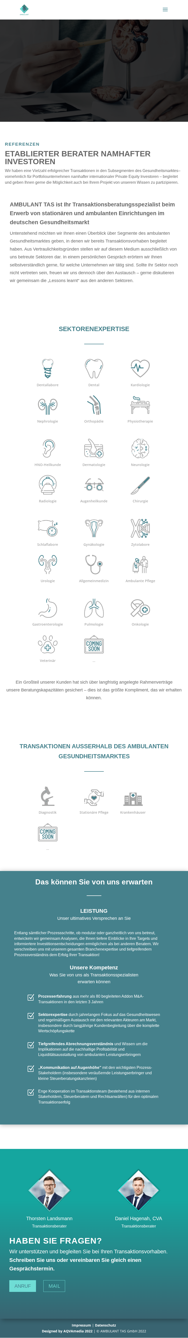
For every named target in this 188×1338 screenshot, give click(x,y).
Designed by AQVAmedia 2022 (67, 1331)
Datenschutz (105, 1325)
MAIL (54, 1286)
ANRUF (22, 1286)
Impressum (81, 1325)
